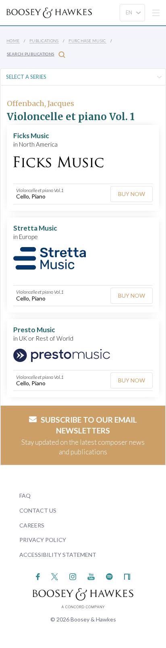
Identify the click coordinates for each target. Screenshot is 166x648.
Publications (44, 40)
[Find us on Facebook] (38, 576)
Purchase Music (87, 40)
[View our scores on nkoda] (127, 576)
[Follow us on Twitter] (54, 576)
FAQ (25, 495)
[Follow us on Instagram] (72, 576)
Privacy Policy (42, 539)
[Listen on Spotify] (109, 576)
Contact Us (37, 510)
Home (13, 40)
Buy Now (131, 193)
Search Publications (30, 53)
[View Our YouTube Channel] (91, 576)
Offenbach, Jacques (40, 103)
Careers (31, 525)
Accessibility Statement (57, 554)
